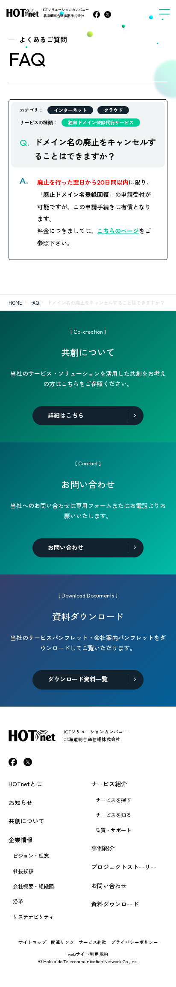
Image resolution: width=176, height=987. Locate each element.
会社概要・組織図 (33, 886)
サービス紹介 (109, 783)
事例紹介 (103, 848)
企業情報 (20, 839)
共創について (26, 821)
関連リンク (62, 942)
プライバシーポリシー (134, 942)
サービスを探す (113, 800)
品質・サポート (113, 830)
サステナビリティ (33, 917)
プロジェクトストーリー (124, 867)
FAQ (34, 302)
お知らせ (20, 802)
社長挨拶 (23, 871)
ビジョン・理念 (31, 856)
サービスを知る (113, 815)
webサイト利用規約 (88, 954)
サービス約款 (93, 942)
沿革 (18, 901)
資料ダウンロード (115, 904)
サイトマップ (32, 942)
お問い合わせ (109, 885)
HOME (15, 302)
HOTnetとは (25, 783)
